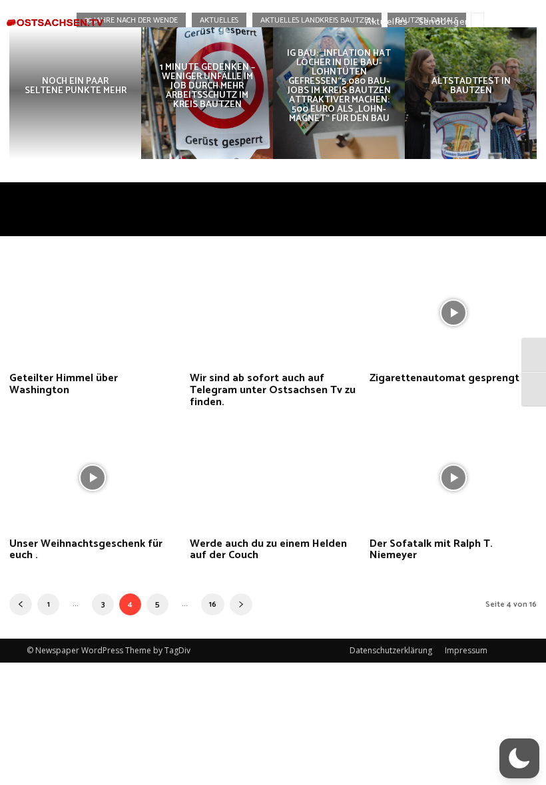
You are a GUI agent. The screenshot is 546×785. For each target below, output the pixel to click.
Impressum (466, 650)
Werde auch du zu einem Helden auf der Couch (268, 550)
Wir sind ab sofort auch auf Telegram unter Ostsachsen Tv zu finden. (273, 389)
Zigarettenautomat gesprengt (444, 378)
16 (212, 604)
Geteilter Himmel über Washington (63, 384)
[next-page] (241, 604)
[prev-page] (20, 604)
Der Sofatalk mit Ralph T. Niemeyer (431, 550)
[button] (488, 22)
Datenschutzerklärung (391, 650)
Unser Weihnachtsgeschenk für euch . (85, 550)
